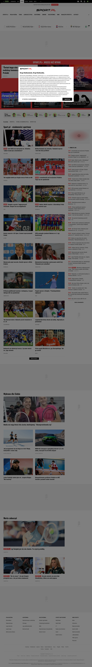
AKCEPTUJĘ (67, 99)
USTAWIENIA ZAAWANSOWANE (29, 99)
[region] (46, 84)
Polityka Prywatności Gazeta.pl (38, 96)
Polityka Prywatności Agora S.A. (53, 96)
